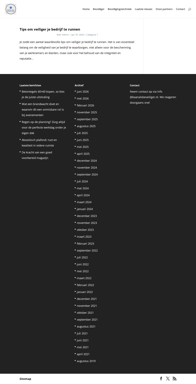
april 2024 (83, 195)
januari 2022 (85, 292)
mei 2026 (83, 98)
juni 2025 (83, 140)
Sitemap (25, 379)
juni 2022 (83, 264)
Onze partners (164, 9)
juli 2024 (82, 181)
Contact (180, 9)
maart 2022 (84, 278)
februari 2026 (85, 105)
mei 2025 (83, 147)
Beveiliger (98, 9)
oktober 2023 (85, 230)
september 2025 (87, 119)
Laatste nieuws (143, 9)
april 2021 (83, 354)
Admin (65, 34)
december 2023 (87, 216)
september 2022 (87, 250)
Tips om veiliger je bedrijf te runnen (50, 29)
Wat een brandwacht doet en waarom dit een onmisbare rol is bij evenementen (43, 109)
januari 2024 (85, 209)
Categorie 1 (92, 34)
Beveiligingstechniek (120, 9)
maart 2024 (84, 202)
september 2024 (87, 174)
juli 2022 (82, 257)
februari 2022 (85, 285)
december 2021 (87, 299)
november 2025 (87, 112)
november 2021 (87, 306)
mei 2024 (83, 188)
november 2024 (87, 167)
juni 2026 (83, 91)
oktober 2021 (85, 312)
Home (86, 9)
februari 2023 (85, 243)
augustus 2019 (86, 361)
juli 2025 (82, 133)
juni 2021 (83, 340)
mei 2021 (83, 347)
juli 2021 (82, 333)
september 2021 (87, 319)
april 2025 (83, 154)
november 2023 (87, 223)
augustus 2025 (86, 126)
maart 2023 (84, 236)
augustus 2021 (86, 326)
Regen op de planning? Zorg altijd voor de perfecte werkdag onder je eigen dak (44, 127)
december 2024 (87, 160)
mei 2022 (83, 271)
